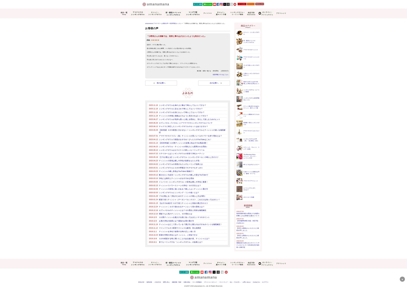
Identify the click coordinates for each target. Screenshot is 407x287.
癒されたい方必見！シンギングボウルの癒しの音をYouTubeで (183, 175)
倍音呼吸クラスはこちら (221, 74)
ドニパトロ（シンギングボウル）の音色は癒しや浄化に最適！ (183, 182)
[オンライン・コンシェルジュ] (265, 13)
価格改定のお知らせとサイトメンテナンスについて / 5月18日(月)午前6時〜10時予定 (247, 245)
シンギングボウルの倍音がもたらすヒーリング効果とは (181, 164)
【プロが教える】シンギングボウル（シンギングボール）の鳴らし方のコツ (188, 157)
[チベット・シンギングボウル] (155, 13)
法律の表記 (187, 282)
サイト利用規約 (197, 282)
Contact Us (256, 282)
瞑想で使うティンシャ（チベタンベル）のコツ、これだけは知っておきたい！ (189, 199)
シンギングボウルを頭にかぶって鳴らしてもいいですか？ (181, 112)
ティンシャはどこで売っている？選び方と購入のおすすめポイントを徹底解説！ (190, 224)
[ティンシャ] (207, 13)
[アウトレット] (281, 13)
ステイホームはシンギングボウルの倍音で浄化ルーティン (181, 153)
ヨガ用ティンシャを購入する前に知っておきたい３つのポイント (184, 217)
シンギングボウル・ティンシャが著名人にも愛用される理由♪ (183, 146)
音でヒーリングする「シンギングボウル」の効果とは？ (181, 242)
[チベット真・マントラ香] (221, 13)
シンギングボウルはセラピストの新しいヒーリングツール (181, 150)
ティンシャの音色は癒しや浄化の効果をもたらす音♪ (179, 161)
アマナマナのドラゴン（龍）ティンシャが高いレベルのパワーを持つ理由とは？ (190, 136)
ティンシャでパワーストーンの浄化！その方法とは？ (180, 185)
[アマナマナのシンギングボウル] (138, 13)
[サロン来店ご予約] (251, 13)
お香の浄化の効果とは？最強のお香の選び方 (176, 221)
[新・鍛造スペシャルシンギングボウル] (173, 13)
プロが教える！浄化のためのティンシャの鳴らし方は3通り (182, 196)
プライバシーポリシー (210, 282)
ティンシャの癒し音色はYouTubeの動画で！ (176, 171)
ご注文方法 (157, 282)
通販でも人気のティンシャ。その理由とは (175, 214)
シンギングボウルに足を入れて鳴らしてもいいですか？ (181, 109)
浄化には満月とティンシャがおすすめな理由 (176, 178)
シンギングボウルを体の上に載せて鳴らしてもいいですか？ (182, 105)
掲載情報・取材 (176, 282)
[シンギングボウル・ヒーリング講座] (237, 13)
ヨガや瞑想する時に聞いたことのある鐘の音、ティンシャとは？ (184, 239)
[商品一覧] (124, 13)
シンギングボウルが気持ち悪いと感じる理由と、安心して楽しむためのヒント (189, 119)
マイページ (251, 4)
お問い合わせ (247, 282)
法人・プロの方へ (235, 282)
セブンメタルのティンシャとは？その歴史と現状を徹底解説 (182, 210)
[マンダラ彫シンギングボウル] (193, 13)
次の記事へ (214, 83)
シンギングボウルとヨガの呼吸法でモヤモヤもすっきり (181, 168)
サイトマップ (223, 282)
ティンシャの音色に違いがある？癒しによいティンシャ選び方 (183, 189)
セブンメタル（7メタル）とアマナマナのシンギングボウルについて (186, 123)
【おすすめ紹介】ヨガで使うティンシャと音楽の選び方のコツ (183, 203)
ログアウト (265, 282)
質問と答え (166, 282)
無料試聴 (149, 282)
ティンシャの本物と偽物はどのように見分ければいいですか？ (183, 116)
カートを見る (242, 4)
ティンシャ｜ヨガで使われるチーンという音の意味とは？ (181, 207)
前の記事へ (161, 83)
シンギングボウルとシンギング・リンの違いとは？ (179, 192)
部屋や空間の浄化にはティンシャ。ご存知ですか (178, 235)
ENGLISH (141, 282)
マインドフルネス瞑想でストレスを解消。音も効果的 (180, 228)
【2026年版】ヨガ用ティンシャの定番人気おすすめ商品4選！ (183, 143)
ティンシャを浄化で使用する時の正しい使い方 (177, 231)
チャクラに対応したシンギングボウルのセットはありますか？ (183, 126)
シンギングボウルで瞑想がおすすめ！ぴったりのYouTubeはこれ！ (185, 139)
